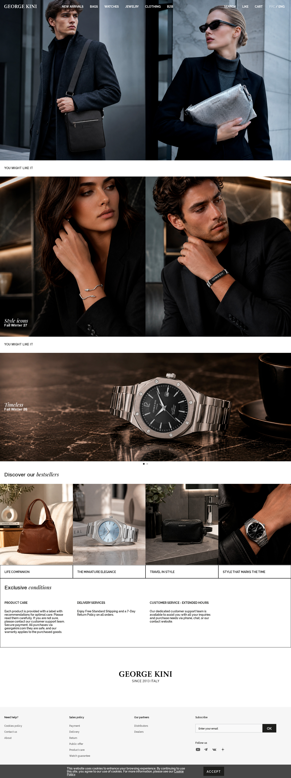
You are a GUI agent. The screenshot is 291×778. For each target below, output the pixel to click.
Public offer (76, 743)
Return (73, 738)
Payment (74, 725)
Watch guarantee (79, 755)
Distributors (141, 725)
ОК (269, 728)
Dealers (139, 731)
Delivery (74, 731)
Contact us (10, 731)
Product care (77, 749)
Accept (214, 771)
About (8, 738)
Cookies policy (13, 725)
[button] (144, 464)
